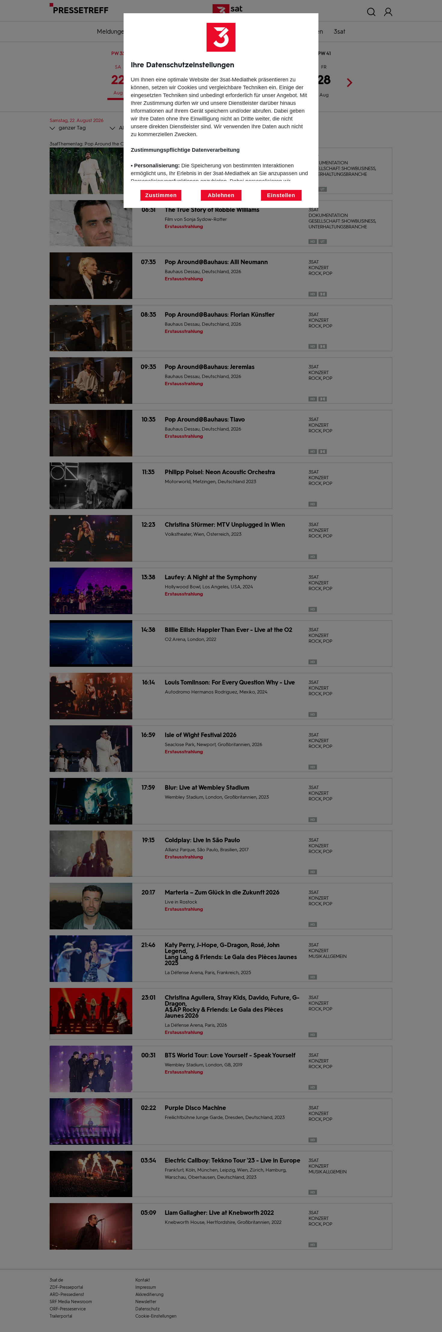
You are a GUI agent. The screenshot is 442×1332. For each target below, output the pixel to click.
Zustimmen (160, 195)
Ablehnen (221, 195)
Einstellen (281, 195)
